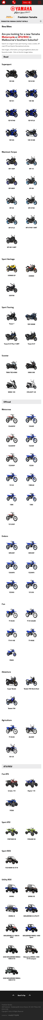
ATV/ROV (23, 37)
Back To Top (21, 995)
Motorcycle (8, 37)
